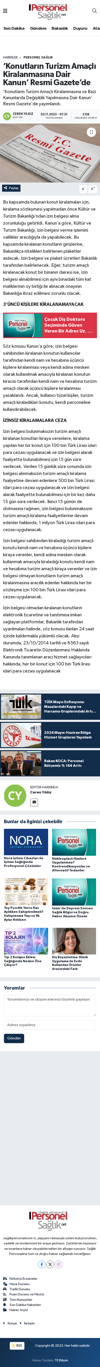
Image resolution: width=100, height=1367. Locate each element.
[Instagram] (58, 1264)
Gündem (38, 28)
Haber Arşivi (19, 1310)
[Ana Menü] (5, 11)
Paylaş (14, 188)
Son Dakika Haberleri (25, 1305)
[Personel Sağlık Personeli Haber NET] (49, 11)
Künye (12, 1323)
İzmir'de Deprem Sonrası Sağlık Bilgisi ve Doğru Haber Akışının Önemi (72, 912)
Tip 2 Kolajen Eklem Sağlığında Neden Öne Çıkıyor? (23, 961)
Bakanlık (60, 28)
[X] (50, 1264)
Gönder (14, 1038)
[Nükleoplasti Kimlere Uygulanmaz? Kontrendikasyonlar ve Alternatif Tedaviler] (74, 842)
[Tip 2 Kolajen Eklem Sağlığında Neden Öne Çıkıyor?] (26, 941)
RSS (19, 1345)
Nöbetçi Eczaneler (23, 1278)
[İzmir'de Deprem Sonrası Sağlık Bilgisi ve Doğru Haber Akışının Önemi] (74, 892)
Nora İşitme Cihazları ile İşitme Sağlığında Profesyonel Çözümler (23, 862)
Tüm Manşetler (21, 1299)
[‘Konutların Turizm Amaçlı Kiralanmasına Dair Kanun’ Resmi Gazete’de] (50, 153)
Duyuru (80, 28)
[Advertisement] (50, 1129)
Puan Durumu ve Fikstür (27, 1294)
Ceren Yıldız (41, 792)
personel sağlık (38, 57)
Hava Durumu (20, 1284)
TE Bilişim (61, 1360)
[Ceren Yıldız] (15, 795)
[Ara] (94, 11)
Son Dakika (13, 28)
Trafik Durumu (20, 1289)
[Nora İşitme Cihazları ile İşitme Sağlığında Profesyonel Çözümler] (26, 842)
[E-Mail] (34, 802)
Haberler (10, 57)
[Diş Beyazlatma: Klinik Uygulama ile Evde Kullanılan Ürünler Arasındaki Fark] (74, 941)
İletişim (29, 1323)
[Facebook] (42, 1264)
